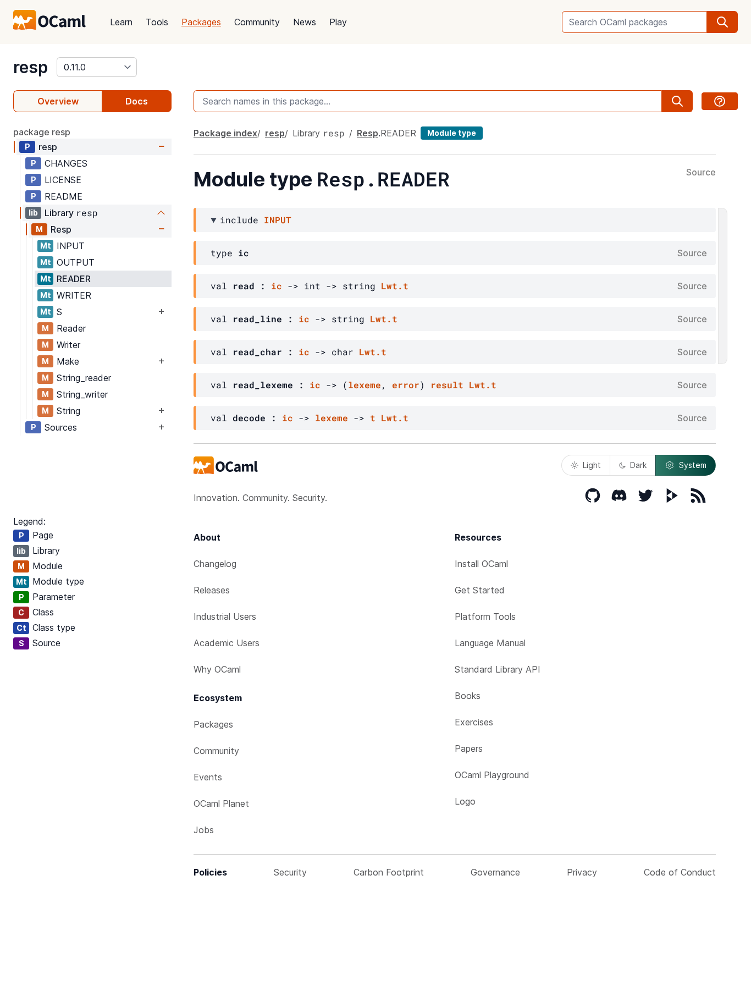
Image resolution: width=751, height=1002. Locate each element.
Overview (58, 101)
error (405, 384)
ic (276, 285)
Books (468, 695)
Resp (61, 229)
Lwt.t (394, 285)
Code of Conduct (680, 872)
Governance (495, 872)
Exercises (474, 722)
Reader (71, 328)
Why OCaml (217, 669)
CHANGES (66, 163)
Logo (465, 801)
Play (338, 21)
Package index (225, 133)
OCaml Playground (492, 774)
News (304, 21)
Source (701, 173)
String (68, 410)
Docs (136, 101)
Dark (638, 465)
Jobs (204, 829)
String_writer (82, 394)
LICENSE (63, 179)
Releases (212, 590)
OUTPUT (76, 262)
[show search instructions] (720, 101)
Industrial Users (225, 616)
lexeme (364, 384)
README (63, 196)
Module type (451, 132)
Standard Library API (497, 669)
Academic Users (226, 642)
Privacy (582, 872)
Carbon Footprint (389, 872)
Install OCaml (481, 563)
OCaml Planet (221, 803)
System (692, 465)
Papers (469, 748)
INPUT (71, 245)
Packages (201, 21)
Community (257, 21)
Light (592, 465)
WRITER (74, 295)
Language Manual (490, 642)
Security (290, 872)
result (446, 384)
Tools (157, 21)
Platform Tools (485, 616)
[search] (722, 22)
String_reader (84, 377)
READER (74, 278)
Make (68, 361)
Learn (121, 21)
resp (30, 67)
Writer (68, 344)
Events (208, 777)
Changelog (215, 563)
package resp (41, 131)
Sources (61, 427)
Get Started (480, 590)
